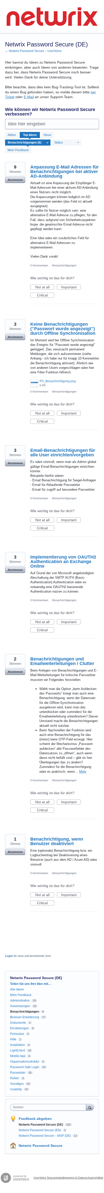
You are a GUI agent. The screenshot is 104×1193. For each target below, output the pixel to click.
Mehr (82, 771)
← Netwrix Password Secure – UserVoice (33, 51)
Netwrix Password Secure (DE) (41, 1124)
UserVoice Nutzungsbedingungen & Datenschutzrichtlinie (68, 1177)
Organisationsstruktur (24, 1061)
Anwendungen (20, 1006)
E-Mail (29, 97)
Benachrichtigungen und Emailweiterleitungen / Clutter (62, 661)
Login (9, 955)
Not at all (44, 287)
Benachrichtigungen (64, 265)
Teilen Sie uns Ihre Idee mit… (30, 984)
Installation (17, 1045)
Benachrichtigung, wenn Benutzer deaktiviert (56, 841)
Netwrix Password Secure (40, 1146)
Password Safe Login (24, 1067)
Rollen (14, 1078)
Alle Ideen (17, 989)
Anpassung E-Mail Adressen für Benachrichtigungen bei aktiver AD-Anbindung (64, 171)
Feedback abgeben (35, 1119)
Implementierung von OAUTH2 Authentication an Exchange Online (63, 561)
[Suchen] (90, 1107)
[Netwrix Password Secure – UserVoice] (52, 16)
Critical (45, 295)
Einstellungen (19, 1028)
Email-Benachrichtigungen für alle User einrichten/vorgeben (62, 452)
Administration (20, 1000)
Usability (16, 1089)
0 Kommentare (39, 265)
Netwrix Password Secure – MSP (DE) (45, 1135)
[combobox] (49, 1107)
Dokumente (18, 1022)
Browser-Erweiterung (24, 1017)
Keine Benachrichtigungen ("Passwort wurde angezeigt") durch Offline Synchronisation (62, 329)
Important (71, 287)
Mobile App (17, 1056)
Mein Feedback (18, 150)
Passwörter (17, 1072)
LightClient (17, 1050)
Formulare (17, 1034)
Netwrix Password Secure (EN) (40, 1130)
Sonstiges (17, 1084)
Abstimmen (15, 179)
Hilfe (13, 1039)
